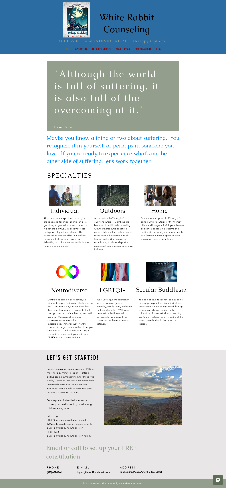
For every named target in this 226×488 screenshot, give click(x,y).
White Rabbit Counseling (126, 23)
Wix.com (137, 483)
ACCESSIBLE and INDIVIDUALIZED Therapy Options (112, 41)
